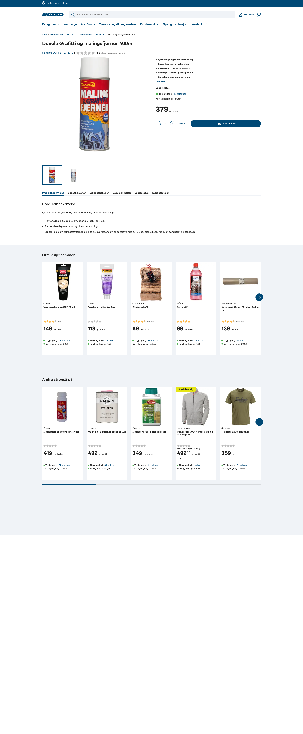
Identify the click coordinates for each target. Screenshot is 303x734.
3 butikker (242, 465)
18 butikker (153, 340)
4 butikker (153, 465)
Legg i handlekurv (225, 123)
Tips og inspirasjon (175, 24)
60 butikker (198, 340)
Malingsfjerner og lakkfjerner (92, 35)
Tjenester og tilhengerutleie (117, 24)
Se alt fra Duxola (51, 53)
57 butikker (64, 340)
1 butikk (196, 465)
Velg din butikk (56, 3)
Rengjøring (71, 35)
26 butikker (109, 465)
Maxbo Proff (199, 24)
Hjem (44, 35)
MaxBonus (88, 24)
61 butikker (108, 340)
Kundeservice (149, 24)
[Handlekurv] (258, 14)
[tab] (53, 193)
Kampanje (70, 24)
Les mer (160, 81)
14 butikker (180, 94)
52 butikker (64, 465)
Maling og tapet (56, 35)
